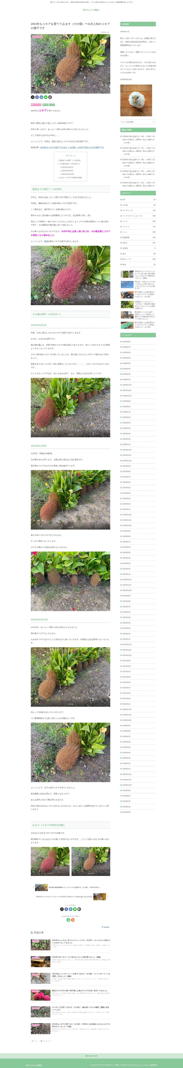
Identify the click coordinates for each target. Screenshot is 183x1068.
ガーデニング (37, 104)
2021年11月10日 (68, 174)
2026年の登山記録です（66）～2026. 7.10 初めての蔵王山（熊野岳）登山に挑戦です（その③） (139, 163)
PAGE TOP (92, 1056)
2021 (46, 104)
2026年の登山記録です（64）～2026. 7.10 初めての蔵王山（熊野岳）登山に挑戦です (139, 184)
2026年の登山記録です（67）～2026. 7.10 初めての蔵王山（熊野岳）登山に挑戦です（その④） (139, 151)
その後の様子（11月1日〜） (70, 164)
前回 (46, 241)
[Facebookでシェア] (37, 97)
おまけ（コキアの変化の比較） (71, 177)
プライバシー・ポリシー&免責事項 (145, 1065)
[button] (50, 97)
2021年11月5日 (67, 171)
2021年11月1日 (67, 167)
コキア (52, 104)
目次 (67, 156)
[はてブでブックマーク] (41, 97)
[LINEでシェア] (46, 97)
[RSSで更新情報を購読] (73, 920)
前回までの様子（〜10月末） (71, 160)
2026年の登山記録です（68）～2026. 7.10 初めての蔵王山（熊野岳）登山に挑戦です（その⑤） (139, 139)
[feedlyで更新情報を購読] (68, 920)
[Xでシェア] (33, 97)
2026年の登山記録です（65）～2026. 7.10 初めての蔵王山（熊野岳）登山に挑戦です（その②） (139, 174)
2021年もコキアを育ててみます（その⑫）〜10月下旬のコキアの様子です (72, 147)
